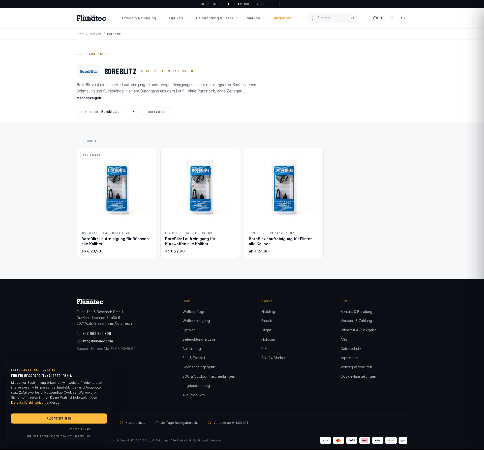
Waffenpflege (194, 311)
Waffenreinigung (196, 320)
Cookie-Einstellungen (358, 376)
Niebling (268, 311)
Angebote (282, 18)
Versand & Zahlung (356, 320)
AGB (344, 339)
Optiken (176, 18)
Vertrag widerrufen (356, 367)
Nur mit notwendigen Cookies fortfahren (59, 436)
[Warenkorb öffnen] (402, 18)
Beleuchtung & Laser (214, 18)
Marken (253, 18)
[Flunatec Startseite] (91, 18)
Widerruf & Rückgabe (359, 330)
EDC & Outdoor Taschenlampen (209, 376)
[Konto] (391, 18)
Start (80, 34)
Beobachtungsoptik (199, 367)
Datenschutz (351, 348)
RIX (264, 348)
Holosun (268, 339)
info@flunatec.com (97, 341)
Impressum (349, 358)
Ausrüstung (192, 348)
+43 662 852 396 (96, 334)
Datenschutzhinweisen (28, 402)
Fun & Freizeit (194, 358)
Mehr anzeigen (89, 98)
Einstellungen (80, 429)
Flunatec (268, 320)
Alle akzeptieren (59, 418)
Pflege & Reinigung (139, 18)
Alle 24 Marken (273, 358)
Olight (266, 330)
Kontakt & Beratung (356, 311)
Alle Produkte (194, 395)
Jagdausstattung (196, 385)
